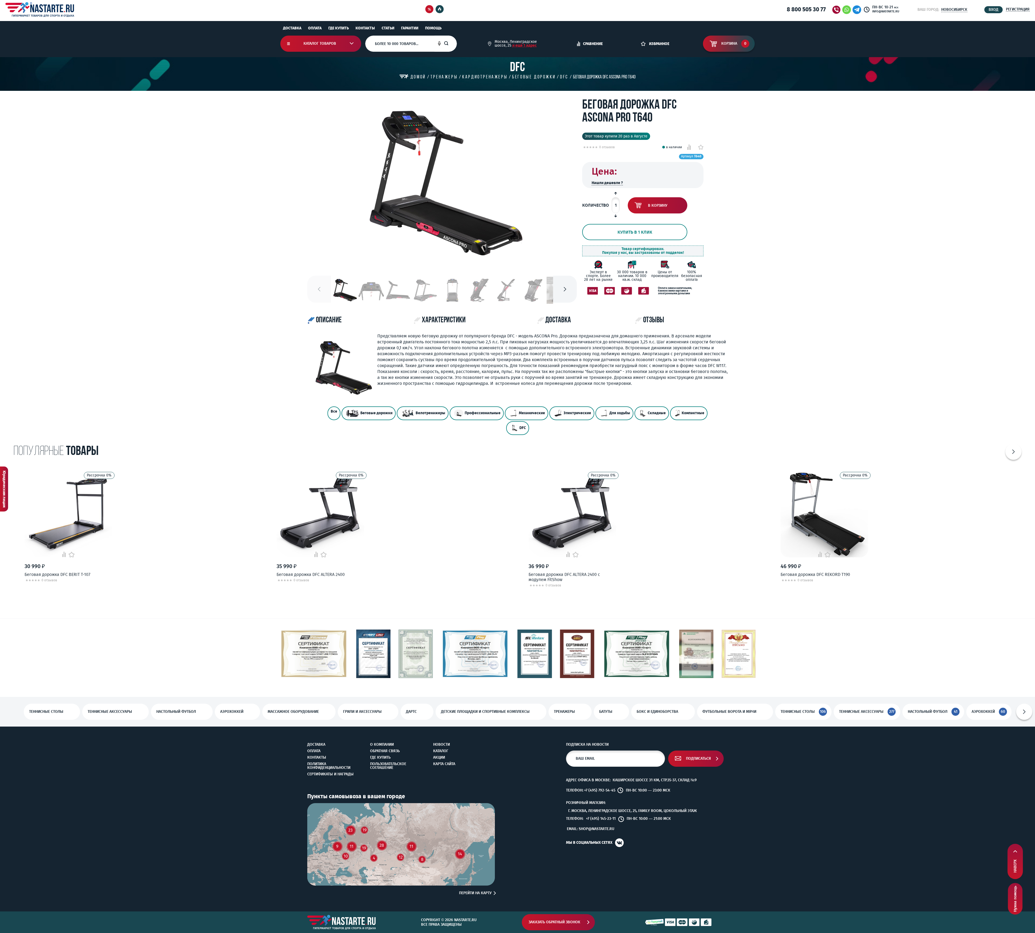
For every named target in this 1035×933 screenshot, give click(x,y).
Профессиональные (483, 413)
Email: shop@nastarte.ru (590, 829)
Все (334, 411)
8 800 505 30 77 (806, 9)
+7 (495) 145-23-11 (601, 819)
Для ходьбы (619, 413)
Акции (439, 757)
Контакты (365, 28)
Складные (657, 413)
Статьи (388, 28)
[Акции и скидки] (429, 9)
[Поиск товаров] (450, 44)
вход (993, 9)
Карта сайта (444, 764)
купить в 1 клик (634, 232)
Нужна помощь (1015, 899)
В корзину (657, 205)
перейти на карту (475, 893)
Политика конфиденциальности (328, 766)
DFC (522, 428)
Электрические (577, 413)
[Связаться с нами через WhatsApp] (846, 9)
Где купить (338, 28)
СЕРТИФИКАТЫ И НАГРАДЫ (330, 774)
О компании (382, 745)
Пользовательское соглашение (388, 766)
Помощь (433, 28)
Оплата (315, 28)
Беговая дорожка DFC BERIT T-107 (57, 574)
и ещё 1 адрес (524, 45)
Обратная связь (385, 751)
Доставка (292, 28)
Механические (532, 413)
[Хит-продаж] (440, 9)
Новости (441, 745)
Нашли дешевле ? (607, 183)
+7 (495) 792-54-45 (599, 790)
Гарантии (409, 28)
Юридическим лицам (4, 489)
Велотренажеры (430, 413)
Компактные (693, 413)
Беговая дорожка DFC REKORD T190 (815, 574)
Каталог (440, 751)
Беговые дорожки (376, 413)
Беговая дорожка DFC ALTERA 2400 (311, 574)
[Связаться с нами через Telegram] (858, 9)
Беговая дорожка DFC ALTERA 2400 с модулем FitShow (564, 577)
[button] (565, 289)
